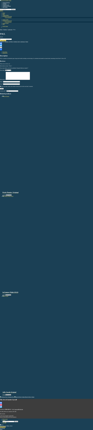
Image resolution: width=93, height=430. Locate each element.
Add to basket (3, 40)
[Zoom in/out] (0, 428)
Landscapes (10, 29)
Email (1, 84)
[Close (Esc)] (4, 428)
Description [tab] (5, 51)
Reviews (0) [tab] (5, 53)
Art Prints (4, 3)
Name (1, 81)
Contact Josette (6, 15)
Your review (3, 79)
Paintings (5, 29)
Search (13, 9)
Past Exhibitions (8, 17)
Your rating (2, 70)
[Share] (46, 49)
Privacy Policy (3, 417)
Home (4, 13)
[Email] (46, 47)
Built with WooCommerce (11, 417)
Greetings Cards (6, 4)
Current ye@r (3, 90)
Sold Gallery (5, 7)
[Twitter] (46, 45)
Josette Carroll (5, 19)
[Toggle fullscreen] (1, 428)
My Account (2, 413)
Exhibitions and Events (7, 16)
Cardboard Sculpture (7, 6)
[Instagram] (46, 405)
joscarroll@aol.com (19, 409)
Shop (4, 14)
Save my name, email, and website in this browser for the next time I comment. (17, 86)
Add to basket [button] (9, 195)
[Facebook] (46, 43)
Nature (26, 41)
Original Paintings (6, 2)
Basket (4, 422)
